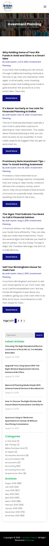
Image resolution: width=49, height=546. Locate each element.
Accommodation (13, 459)
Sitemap (30, 540)
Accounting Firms (13, 469)
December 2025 (12, 512)
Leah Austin (10, 61)
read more (11, 98)
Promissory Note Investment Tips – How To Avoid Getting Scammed (23, 163)
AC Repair (9, 452)
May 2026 (9, 494)
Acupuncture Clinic (14, 473)
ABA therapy (11, 444)
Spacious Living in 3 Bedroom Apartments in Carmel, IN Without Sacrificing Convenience (21, 420)
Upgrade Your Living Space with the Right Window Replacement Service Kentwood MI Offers (22, 369)
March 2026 (10, 501)
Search (39, 335)
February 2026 (11, 504)
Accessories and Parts (15, 455)
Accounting (10, 466)
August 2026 (10, 483)
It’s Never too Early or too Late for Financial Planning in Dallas (23, 110)
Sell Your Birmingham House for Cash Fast (21, 268)
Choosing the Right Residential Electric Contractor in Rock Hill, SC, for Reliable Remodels (24, 349)
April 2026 (9, 497)
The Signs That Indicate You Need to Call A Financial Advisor (23, 215)
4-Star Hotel (10, 441)
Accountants (11, 462)
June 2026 (10, 490)
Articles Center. (30, 537)
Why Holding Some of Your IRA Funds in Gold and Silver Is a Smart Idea (23, 55)
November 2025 (12, 515)
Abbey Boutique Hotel (15, 448)
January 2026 (11, 508)
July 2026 (9, 487)
